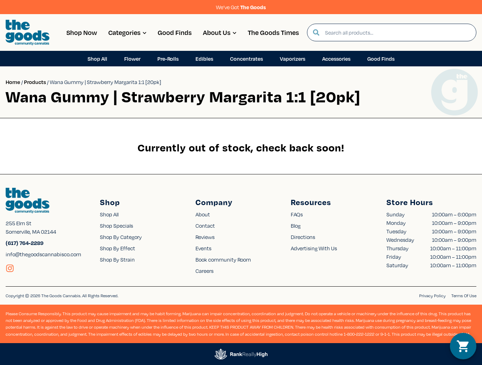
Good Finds (175, 32)
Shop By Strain (117, 259)
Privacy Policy (432, 295)
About (202, 214)
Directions (303, 237)
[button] (463, 346)
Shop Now (81, 32)
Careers (204, 271)
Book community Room (223, 259)
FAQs (297, 214)
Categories (124, 32)
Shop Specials (116, 225)
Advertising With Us (314, 248)
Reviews (205, 237)
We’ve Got (241, 7)
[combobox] (397, 32)
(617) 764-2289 (24, 243)
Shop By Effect (117, 248)
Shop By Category (121, 237)
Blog (296, 225)
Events (203, 248)
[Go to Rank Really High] (241, 354)
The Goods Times (273, 32)
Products (35, 82)
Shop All (109, 214)
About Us (216, 32)
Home (13, 82)
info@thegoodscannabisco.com (43, 254)
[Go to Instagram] (10, 268)
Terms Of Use (463, 295)
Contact (205, 225)
